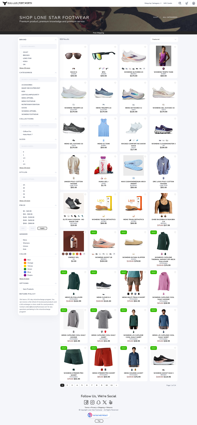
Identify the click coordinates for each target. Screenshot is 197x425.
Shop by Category (152, 3)
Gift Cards (168, 3)
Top (99, 421)
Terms (87, 407)
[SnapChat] (98, 402)
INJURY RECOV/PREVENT (31, 88)
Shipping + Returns (105, 407)
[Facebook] (86, 402)
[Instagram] (92, 402)
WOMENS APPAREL (29, 111)
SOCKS (24, 108)
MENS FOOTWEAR (28, 101)
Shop (155, 17)
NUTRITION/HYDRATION (31, 105)
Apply (42, 228)
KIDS (23, 91)
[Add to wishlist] (85, 47)
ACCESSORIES (27, 85)
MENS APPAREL (27, 98)
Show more (24, 68)
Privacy (93, 407)
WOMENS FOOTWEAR (30, 114)
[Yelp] (111, 402)
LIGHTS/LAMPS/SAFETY (30, 95)
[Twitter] (105, 402)
